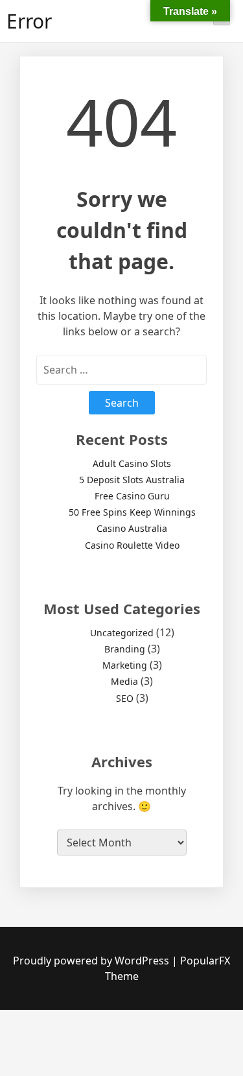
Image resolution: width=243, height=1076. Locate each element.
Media (124, 681)
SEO (124, 698)
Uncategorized (122, 633)
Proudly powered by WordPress (92, 960)
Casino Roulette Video (132, 545)
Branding (124, 649)
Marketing (124, 665)
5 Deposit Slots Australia (132, 479)
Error (29, 21)
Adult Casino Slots (132, 463)
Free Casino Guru (132, 496)
